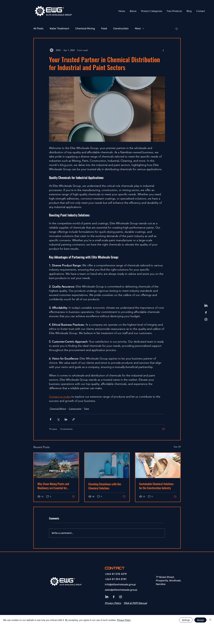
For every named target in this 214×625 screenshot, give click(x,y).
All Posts (38, 28)
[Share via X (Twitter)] (58, 419)
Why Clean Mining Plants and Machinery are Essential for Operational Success (53, 486)
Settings (186, 620)
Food (104, 28)
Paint (86, 408)
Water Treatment (59, 28)
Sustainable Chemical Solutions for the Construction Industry (156, 486)
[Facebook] (206, 312)
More (138, 28)
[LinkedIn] (206, 305)
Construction (121, 28)
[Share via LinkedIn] (65, 419)
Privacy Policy (124, 620)
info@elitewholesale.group (120, 584)
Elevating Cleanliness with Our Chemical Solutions (104, 486)
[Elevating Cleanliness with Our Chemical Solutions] (107, 465)
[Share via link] (73, 419)
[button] (176, 28)
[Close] (210, 619)
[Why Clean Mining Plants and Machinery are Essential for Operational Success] (56, 465)
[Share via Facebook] (50, 419)
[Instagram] (206, 319)
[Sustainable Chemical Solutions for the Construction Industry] (157, 465)
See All (177, 446)
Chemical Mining (85, 28)
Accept (200, 620)
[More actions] (163, 50)
